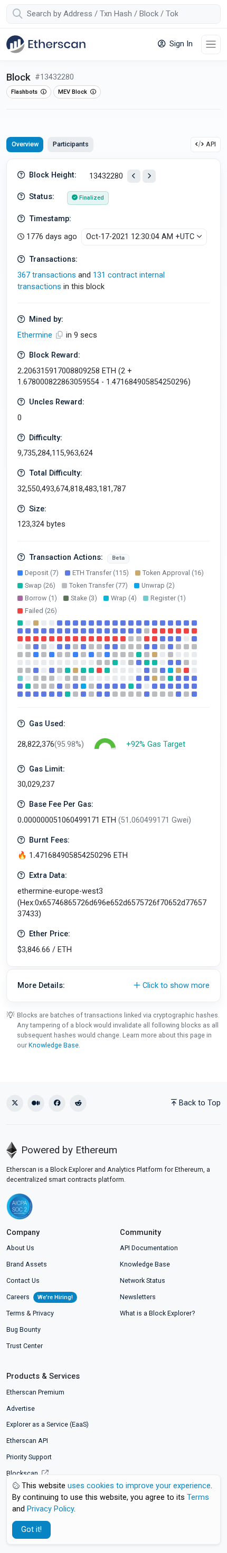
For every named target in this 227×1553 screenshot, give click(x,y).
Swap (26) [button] (40, 585)
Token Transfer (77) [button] (98, 585)
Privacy (43, 1313)
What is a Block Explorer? (157, 1313)
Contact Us (23, 1280)
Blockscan (23, 1473)
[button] (113, 986)
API (211, 144)
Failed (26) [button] (41, 611)
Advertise (20, 1408)
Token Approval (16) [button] (173, 573)
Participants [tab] (71, 144)
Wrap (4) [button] (124, 598)
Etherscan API (27, 1441)
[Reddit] (78, 1103)
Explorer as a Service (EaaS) (47, 1424)
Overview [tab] (25, 144)
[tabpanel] (113, 580)
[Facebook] (57, 1103)
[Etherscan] (46, 44)
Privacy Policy (50, 1509)
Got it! (31, 1529)
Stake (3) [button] (84, 598)
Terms (15, 1313)
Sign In (180, 43)
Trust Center (24, 1346)
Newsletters (138, 1297)
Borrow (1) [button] (41, 598)
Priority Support (29, 1457)
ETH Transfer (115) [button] (100, 573)
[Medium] (35, 1103)
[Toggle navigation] (211, 44)
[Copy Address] (60, 335)
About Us (20, 1248)
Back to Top (200, 1103)
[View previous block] (133, 176)
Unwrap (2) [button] (158, 585)
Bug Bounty (23, 1329)
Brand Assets (26, 1264)
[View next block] (149, 176)
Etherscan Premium (35, 1392)
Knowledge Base (54, 1045)
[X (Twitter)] (14, 1103)
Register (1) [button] (168, 598)
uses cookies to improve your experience (139, 1485)
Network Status (142, 1280)
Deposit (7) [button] (42, 573)
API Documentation (149, 1248)
